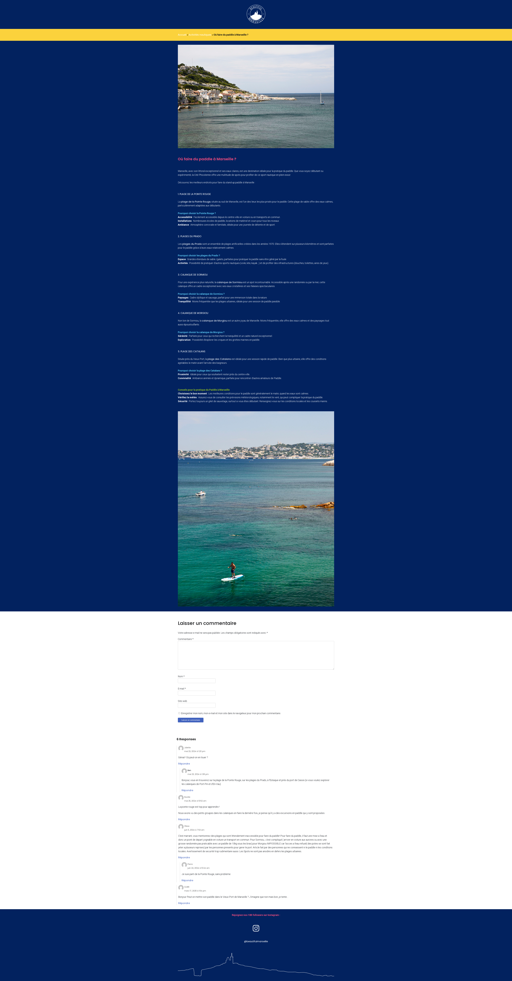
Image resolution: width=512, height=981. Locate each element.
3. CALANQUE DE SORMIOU (193, 274)
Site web (182, 701)
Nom (181, 676)
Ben (189, 770)
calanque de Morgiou (214, 320)
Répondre (184, 763)
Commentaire (185, 639)
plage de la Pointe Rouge (196, 201)
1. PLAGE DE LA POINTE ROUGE (194, 194)
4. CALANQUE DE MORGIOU (193, 313)
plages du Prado (192, 244)
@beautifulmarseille (256, 941)
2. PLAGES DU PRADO (189, 236)
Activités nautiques (200, 34)
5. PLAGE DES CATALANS (191, 351)
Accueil (182, 34)
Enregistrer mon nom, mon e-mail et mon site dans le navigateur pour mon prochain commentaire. (231, 713)
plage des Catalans (219, 359)
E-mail (182, 688)
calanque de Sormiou (229, 282)
